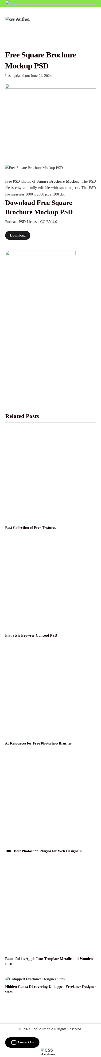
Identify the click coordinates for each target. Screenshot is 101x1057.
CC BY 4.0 (48, 222)
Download (18, 235)
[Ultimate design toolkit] (50, 119)
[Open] (93, 22)
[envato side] (40, 320)
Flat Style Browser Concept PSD (31, 635)
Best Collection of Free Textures (30, 528)
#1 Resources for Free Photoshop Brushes (38, 743)
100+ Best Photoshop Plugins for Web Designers (43, 851)
